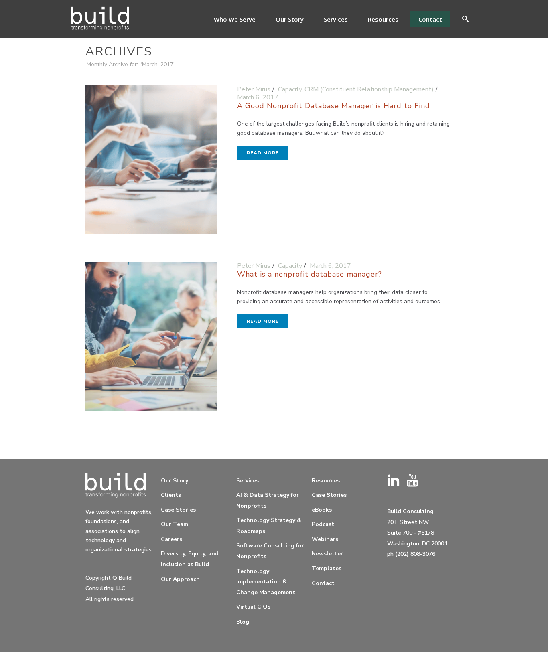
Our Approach (180, 579)
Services (336, 19)
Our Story (290, 19)
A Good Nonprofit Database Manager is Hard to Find (333, 106)
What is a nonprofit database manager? (309, 274)
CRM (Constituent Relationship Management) (369, 89)
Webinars (325, 539)
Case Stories (178, 510)
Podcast (323, 524)
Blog (242, 622)
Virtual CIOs (253, 607)
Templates (326, 568)
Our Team (174, 524)
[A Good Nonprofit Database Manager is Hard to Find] (151, 163)
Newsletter (327, 553)
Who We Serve (235, 19)
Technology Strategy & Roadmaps (268, 525)
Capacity (290, 89)
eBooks (322, 510)
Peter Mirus (253, 89)
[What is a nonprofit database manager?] (151, 339)
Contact (430, 19)
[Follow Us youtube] (412, 481)
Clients (171, 495)
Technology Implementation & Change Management (265, 581)
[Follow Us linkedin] (393, 481)
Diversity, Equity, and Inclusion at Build (190, 559)
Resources (383, 19)
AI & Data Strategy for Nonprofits (267, 500)
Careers (171, 539)
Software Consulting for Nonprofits (270, 551)
